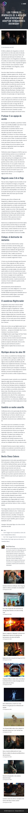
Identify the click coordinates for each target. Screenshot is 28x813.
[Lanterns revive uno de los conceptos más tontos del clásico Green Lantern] (14, 795)
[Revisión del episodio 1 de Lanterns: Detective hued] (14, 772)
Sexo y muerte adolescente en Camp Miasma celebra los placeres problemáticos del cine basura (14, 753)
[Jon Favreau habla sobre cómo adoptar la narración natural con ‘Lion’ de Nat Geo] (14, 725)
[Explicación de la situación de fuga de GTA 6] (14, 655)
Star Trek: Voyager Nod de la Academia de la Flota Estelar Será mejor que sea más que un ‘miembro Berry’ (13, 539)
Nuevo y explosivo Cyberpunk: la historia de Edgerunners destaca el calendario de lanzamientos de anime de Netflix (14, 635)
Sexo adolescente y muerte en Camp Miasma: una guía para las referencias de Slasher (13, 705)
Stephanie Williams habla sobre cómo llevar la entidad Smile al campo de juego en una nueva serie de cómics (14, 681)
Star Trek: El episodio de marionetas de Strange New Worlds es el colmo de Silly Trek (13, 610)
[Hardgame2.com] (4, 4)
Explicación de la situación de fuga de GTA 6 (14, 658)
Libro (4, 530)
